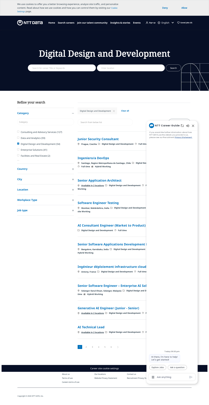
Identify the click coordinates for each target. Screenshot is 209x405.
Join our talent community (92, 22)
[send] (191, 377)
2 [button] (86, 347)
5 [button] (104, 347)
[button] (151, 22)
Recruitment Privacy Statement (140, 378)
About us (66, 374)
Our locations (100, 374)
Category (23, 113)
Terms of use (67, 378)
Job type (22, 210)
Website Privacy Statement (105, 378)
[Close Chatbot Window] (193, 126)
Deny (165, 7)
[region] (172, 251)
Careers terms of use (70, 382)
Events (137, 22)
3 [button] (92, 347)
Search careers (66, 22)
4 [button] (98, 347)
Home (51, 22)
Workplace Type (27, 200)
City (19, 179)
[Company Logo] (29, 22)
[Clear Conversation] (182, 126)
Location (22, 189)
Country (22, 169)
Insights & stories (120, 22)
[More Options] (153, 377)
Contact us (131, 374)
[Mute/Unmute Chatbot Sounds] (188, 126)
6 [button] (111, 347)
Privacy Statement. (183, 137)
